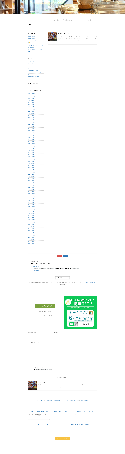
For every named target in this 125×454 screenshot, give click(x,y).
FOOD (49, 20)
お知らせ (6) (31, 68)
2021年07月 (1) (32, 185)
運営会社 (31, 24)
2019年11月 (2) (32, 228)
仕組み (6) (30, 74)
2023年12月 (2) (32, 141)
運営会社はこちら (38, 270)
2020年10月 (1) (32, 204)
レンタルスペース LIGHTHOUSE (88, 282)
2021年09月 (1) (32, 180)
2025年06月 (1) (32, 119)
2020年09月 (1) (32, 206)
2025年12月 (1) (32, 106)
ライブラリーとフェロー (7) (34, 72)
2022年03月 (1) (32, 167)
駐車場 (89, 20)
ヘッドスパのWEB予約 (80, 424)
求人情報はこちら (62, 277)
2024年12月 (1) (32, 130)
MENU (36, 20)
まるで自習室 (56, 20)
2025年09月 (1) (32, 113)
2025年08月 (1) (32, 115)
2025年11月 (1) (32, 109)
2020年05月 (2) (32, 215)
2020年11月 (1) (32, 202)
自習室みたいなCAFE (62, 411)
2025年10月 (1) (32, 111)
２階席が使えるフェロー (86, 411)
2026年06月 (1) (32, 96)
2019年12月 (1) (32, 226)
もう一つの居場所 (32, 36)
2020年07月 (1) (32, 211)
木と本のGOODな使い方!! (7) (35, 76)
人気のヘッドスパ (45, 424)
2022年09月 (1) (32, 156)
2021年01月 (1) (32, 198)
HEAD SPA (82, 20)
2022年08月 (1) (32, 159)
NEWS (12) (30, 63)
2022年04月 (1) (32, 165)
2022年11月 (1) (32, 154)
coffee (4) (30, 65)
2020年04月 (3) (32, 217)
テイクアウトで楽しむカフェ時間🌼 (35, 41)
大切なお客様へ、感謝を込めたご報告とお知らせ (35, 46)
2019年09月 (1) (32, 230)
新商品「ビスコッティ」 (34, 38)
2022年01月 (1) (32, 172)
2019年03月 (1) (32, 241)
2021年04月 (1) (32, 191)
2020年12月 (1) (32, 200)
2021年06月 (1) (32, 187)
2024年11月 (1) (32, 132)
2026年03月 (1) (32, 102)
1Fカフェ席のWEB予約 (39, 411)
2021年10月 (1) (32, 178)
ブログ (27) (31, 61)
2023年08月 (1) (32, 146)
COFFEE (42, 20)
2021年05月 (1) (32, 189)
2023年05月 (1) (32, 148)
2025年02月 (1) (32, 126)
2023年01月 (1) (32, 152)
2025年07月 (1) (32, 117)
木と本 (31, 20)
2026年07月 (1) (32, 93)
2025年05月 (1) (32, 122)
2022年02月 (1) (32, 169)
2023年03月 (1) (32, 150)
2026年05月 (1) (32, 98)
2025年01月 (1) (32, 128)
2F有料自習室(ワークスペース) (69, 20)
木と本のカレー (63, 33)
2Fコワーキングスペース (67, 400)
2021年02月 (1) (32, 195)
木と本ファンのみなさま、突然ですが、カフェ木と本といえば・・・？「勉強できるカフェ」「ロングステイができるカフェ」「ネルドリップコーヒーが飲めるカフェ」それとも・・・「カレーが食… (77, 38)
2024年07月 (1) (32, 137)
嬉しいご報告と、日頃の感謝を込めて (35, 50)
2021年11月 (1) (32, 176)
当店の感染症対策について (62, 438)
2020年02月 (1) (32, 222)
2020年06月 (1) (32, 213)
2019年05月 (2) (32, 239)
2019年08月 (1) (32, 232)
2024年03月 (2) (32, 139)
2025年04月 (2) (32, 124)
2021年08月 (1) (32, 182)
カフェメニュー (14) (33, 70)
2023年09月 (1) (32, 143)
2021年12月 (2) (32, 174)
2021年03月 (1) (32, 193)
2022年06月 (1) (32, 161)
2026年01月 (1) (32, 104)
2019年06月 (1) (32, 237)
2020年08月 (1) (32, 209)
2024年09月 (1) (32, 135)
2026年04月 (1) (32, 100)
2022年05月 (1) (32, 163)
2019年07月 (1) (32, 235)
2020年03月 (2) (32, 219)
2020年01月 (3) (32, 224)
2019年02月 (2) (32, 243)
